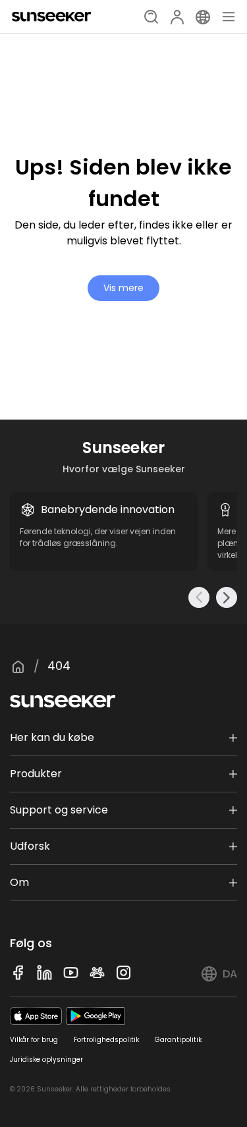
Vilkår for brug (34, 1040)
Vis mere (123, 287)
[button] (198, 597)
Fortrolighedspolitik (106, 1040)
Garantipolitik (178, 1040)
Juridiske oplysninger (46, 1059)
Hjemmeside (18, 666)
